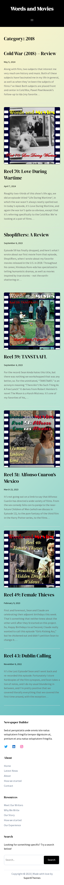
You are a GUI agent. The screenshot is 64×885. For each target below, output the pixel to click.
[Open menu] (32, 20)
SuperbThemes (32, 877)
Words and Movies (32, 8)
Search (51, 859)
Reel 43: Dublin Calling (27, 655)
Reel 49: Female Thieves (29, 595)
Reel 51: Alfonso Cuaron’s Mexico (30, 477)
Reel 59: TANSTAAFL (25, 356)
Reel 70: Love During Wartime (25, 174)
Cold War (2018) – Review (30, 53)
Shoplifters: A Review (26, 235)
